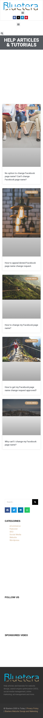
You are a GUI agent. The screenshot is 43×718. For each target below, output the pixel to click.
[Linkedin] (22, 17)
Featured (13, 529)
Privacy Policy (32, 708)
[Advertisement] (21, 75)
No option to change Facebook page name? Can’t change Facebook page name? (20, 176)
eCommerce (15, 526)
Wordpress (14, 540)
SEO (11, 531)
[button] (23, 13)
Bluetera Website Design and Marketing (21, 711)
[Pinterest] (26, 17)
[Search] (35, 502)
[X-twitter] (18, 17)
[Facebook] (14, 17)
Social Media (15, 534)
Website (13, 537)
